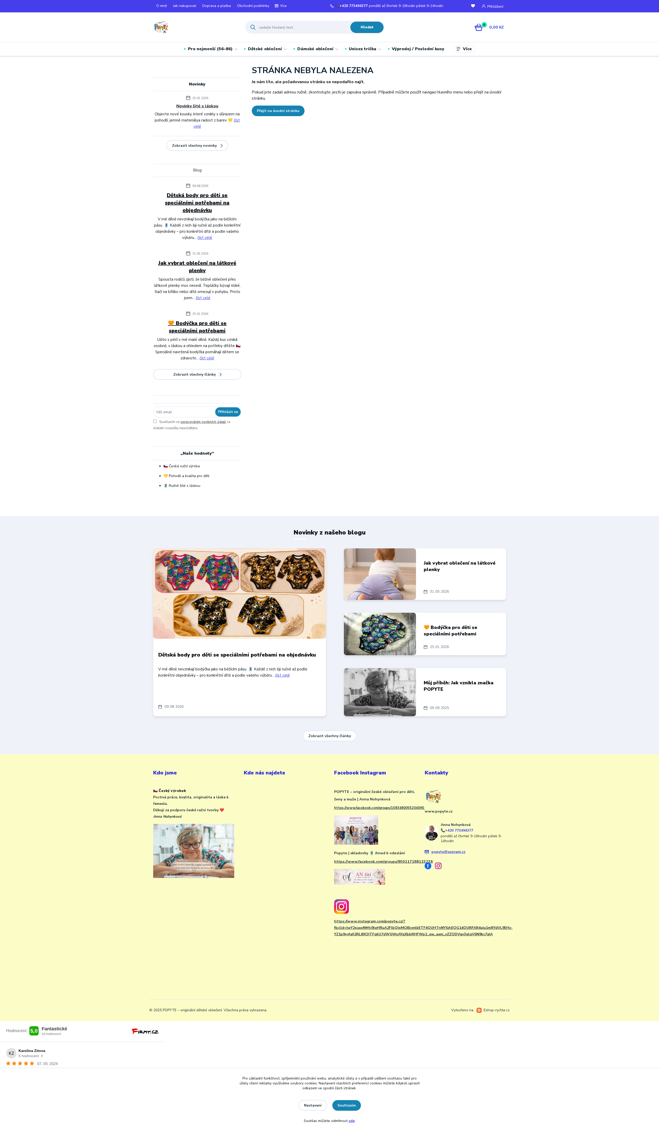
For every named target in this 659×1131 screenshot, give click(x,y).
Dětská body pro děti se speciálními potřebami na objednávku (197, 203)
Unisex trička (362, 49)
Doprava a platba (216, 5)
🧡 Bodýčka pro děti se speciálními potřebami (197, 327)
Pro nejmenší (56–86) (210, 49)
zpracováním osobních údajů (203, 422)
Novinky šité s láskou (197, 106)
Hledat (367, 27)
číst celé (204, 237)
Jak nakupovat (184, 5)
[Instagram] (440, 867)
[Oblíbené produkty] (474, 6)
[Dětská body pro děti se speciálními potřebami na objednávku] (239, 593)
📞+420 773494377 (351, 6)
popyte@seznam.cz (448, 851)
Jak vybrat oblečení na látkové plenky (197, 267)
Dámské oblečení (315, 49)
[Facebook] (430, 867)
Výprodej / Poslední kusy (418, 49)
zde (352, 1120)
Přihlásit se (228, 411)
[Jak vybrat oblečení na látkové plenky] (380, 574)
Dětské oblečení (265, 49)
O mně (161, 5)
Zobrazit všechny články (194, 374)
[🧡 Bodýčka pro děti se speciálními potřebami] (380, 634)
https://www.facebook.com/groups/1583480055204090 (379, 808)
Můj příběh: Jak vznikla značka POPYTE (458, 686)
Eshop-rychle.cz (497, 1010)
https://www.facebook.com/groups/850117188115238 (383, 861)
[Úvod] (194, 27)
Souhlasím (346, 1105)
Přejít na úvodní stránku (278, 110)
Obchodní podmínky (253, 5)
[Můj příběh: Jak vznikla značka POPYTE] (380, 692)
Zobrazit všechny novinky (194, 145)
